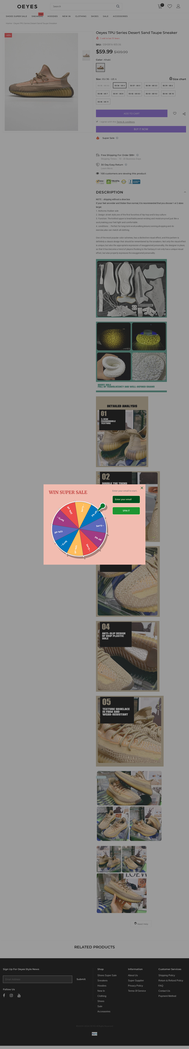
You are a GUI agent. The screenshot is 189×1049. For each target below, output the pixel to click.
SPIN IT (126, 510)
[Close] (141, 487)
